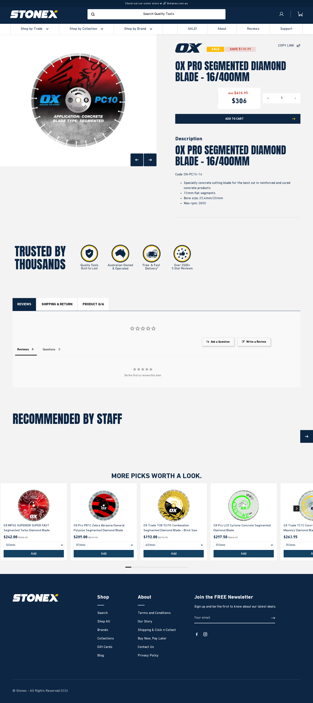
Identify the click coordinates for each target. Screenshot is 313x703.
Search (102, 613)
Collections (105, 638)
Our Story (145, 621)
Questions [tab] (49, 349)
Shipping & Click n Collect (157, 630)
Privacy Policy (148, 655)
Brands (102, 630)
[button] (296, 508)
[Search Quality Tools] (93, 14)
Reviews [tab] (23, 349)
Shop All (103, 621)
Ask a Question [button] (220, 342)
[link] (34, 505)
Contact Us (146, 647)
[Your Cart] (297, 14)
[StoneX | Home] (34, 14)
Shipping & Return (57, 304)
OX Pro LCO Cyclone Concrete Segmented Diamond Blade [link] (242, 528)
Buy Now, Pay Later (152, 638)
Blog (100, 655)
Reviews (24, 304)
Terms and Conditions (154, 613)
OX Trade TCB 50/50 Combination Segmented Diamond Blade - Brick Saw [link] (170, 528)
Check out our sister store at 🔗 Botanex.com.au (156, 3)
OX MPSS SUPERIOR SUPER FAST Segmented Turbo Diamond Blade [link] (27, 528)
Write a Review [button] (256, 342)
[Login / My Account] (281, 14)
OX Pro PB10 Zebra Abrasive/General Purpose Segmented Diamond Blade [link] (99, 528)
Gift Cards (104, 647)
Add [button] (33, 553)
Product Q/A (93, 304)
